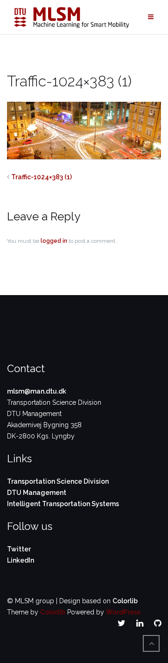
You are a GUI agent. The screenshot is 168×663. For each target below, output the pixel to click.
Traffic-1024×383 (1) (41, 177)
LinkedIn (20, 560)
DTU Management (36, 492)
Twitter (19, 549)
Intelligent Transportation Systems (63, 504)
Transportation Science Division (58, 481)
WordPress (123, 612)
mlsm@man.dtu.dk (36, 391)
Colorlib (125, 601)
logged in (54, 241)
